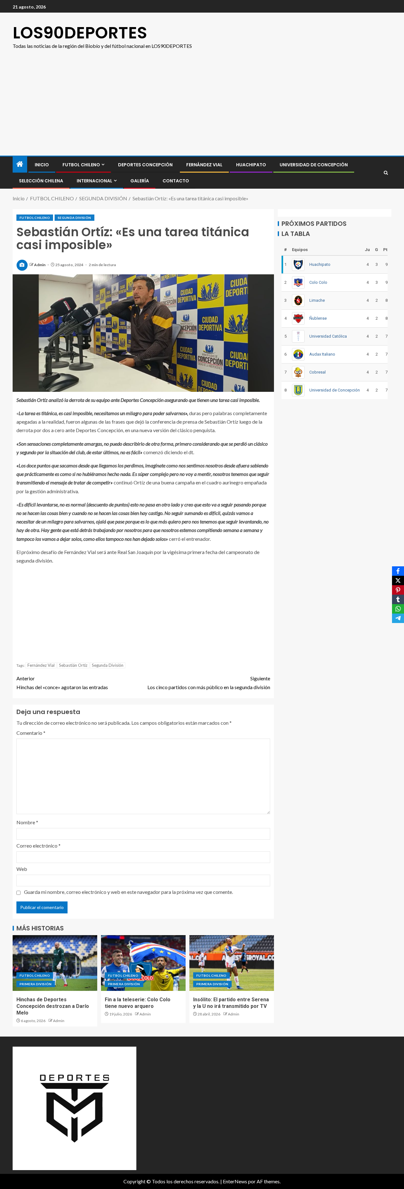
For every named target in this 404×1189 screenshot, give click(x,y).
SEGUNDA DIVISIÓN (74, 218)
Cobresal (317, 372)
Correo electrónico (38, 846)
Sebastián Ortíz (73, 665)
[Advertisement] (202, 108)
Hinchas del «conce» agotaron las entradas (62, 682)
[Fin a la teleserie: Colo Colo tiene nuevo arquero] (143, 963)
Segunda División (107, 665)
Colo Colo (318, 282)
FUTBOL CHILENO (81, 165)
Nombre (27, 822)
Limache (317, 300)
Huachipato (251, 165)
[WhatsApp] (398, 609)
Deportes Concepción (145, 165)
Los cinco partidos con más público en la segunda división (208, 682)
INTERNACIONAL (94, 181)
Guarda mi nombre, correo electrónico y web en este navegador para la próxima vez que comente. (128, 892)
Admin (40, 264)
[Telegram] (398, 618)
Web (21, 869)
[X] (398, 580)
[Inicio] (19, 164)
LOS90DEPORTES (80, 32)
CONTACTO (176, 181)
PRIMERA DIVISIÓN (36, 984)
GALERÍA (139, 181)
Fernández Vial (204, 165)
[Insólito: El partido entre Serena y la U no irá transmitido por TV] (231, 963)
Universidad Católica (328, 336)
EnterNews (235, 1181)
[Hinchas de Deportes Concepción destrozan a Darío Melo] (55, 963)
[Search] (386, 173)
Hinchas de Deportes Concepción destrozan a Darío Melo (52, 1006)
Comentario (30, 733)
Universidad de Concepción (314, 165)
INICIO (42, 165)
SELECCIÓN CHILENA (41, 181)
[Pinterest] (398, 590)
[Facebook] (398, 571)
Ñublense (318, 318)
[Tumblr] (398, 599)
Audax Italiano (322, 354)
